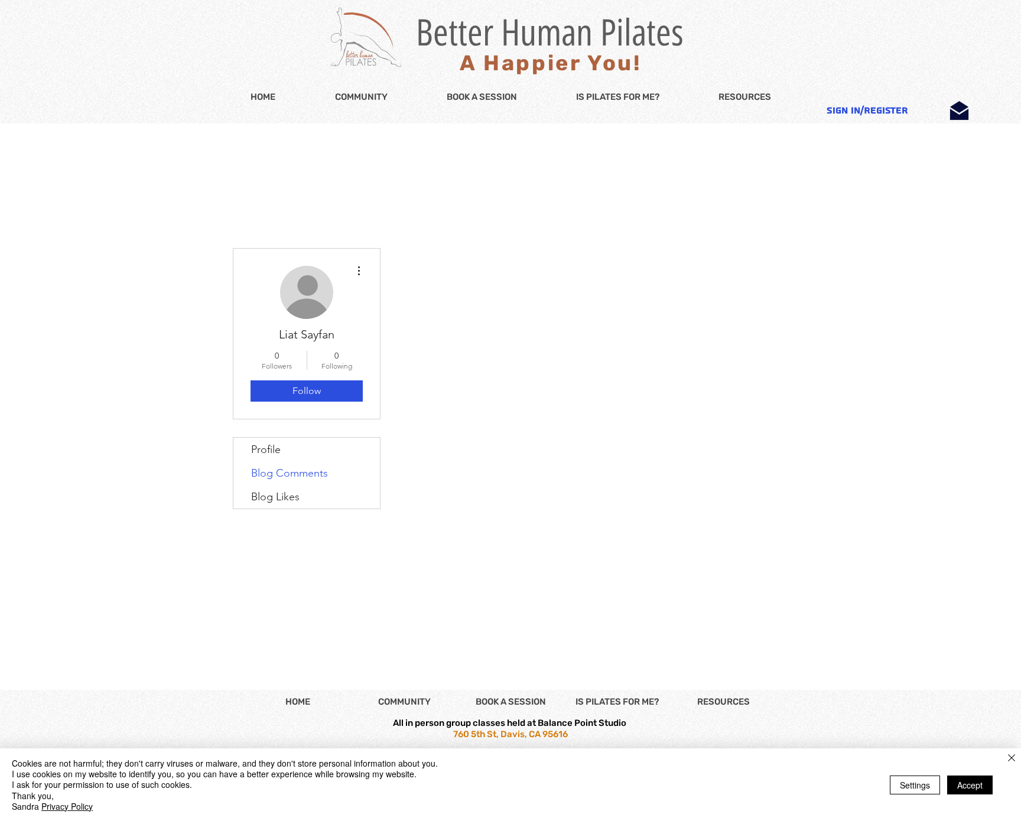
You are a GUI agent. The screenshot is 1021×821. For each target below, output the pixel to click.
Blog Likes (275, 496)
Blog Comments (289, 473)
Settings (915, 785)
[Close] (1011, 759)
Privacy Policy (67, 806)
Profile (266, 449)
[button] (744, 97)
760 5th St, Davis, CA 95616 (510, 734)
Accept (970, 785)
